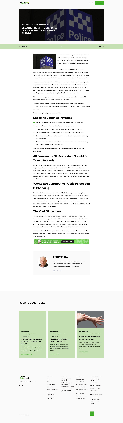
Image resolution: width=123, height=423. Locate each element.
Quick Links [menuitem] (50, 376)
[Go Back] (61, 47)
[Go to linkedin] (60, 270)
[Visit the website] (57, 270)
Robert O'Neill (26, 24)
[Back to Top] (92, 413)
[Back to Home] (24, 3)
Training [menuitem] (64, 376)
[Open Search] (92, 3)
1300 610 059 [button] (99, 3)
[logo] (24, 377)
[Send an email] (54, 270)
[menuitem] (48, 379)
